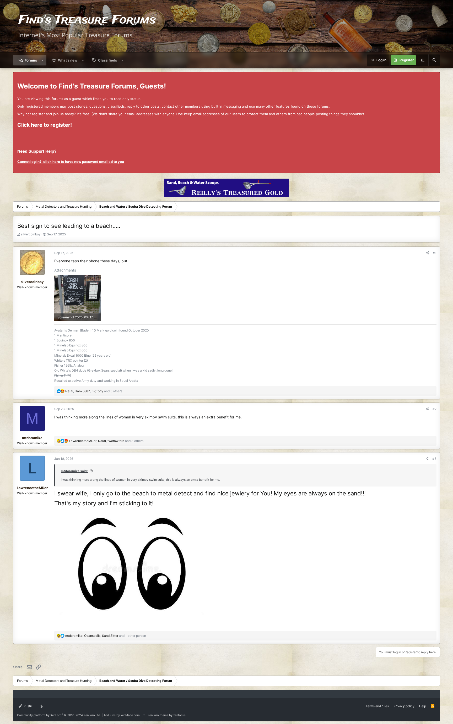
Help (422, 706)
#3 (434, 459)
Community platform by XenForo (59, 715)
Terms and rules (377, 706)
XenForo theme (158, 715)
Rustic (28, 706)
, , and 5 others (93, 391)
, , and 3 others (106, 441)
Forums (31, 60)
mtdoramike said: (74, 471)
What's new (67, 60)
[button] (42, 60)
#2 (434, 409)
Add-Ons (110, 715)
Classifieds (107, 60)
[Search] (434, 60)
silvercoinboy (31, 234)
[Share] (427, 253)
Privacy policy (403, 706)
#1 (434, 253)
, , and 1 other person (105, 636)
